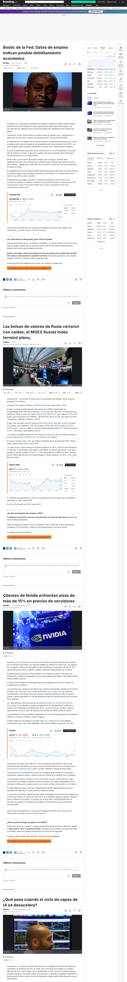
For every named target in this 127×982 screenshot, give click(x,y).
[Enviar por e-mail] (38, 252)
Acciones (110, 21)
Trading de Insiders (116, 8)
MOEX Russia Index (42, 378)
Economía (85, 8)
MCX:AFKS (47, 396)
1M (16, 178)
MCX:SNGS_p (33, 385)
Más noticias (100, 118)
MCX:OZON (55, 399)
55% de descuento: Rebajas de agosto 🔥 (83, 2)
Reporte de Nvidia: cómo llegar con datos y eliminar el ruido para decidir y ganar (104, 77)
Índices (96, 21)
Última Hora (32, 8)
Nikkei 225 (90, 57)
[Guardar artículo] (70, 37)
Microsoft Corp (25, 665)
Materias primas (102, 21)
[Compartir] (65, 37)
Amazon (36, 752)
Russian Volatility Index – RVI (20, 414)
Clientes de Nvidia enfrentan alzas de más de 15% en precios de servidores (103, 85)
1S (13, 178)
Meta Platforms (62, 752)
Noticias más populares (22, 8)
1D (10, 178)
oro (20, 421)
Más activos (90, 131)
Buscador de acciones (77, 5)
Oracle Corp (56, 665)
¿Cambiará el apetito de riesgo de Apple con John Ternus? (102, 102)
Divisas (39, 8)
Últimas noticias (8, 8)
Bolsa (52, 8)
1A (23, 178)
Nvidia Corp (62, 638)
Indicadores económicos (61, 8)
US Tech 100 (90, 51)
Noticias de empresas (104, 8)
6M (20, 178)
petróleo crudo (66, 423)
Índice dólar (90, 60)
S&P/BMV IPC (91, 42)
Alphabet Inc (45, 665)
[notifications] (119, 2)
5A (26, 178)
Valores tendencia (94, 192)
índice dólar (13, 477)
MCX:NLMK (64, 401)
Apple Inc (43, 694)
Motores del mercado (95, 126)
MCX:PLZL (52, 387)
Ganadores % (100, 131)
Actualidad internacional (75, 8)
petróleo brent (27, 428)
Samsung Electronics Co (45, 676)
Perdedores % (110, 131)
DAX (88, 54)
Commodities (45, 8)
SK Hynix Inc (60, 676)
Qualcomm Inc (54, 694)
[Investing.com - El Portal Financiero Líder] (10, 2)
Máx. (30, 178)
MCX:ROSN (54, 390)
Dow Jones (90, 45)
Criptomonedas (93, 8)
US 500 (89, 48)
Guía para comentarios (9, 280)
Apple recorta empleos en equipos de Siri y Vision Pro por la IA (104, 111)
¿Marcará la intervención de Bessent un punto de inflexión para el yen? (104, 94)
